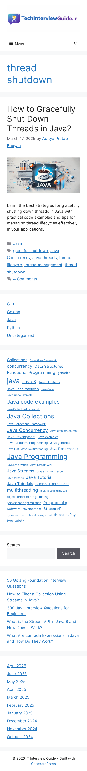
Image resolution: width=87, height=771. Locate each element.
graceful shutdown (30, 250)
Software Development (24, 509)
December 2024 (22, 721)
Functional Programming (31, 372)
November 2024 (22, 729)
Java (17, 243)
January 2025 (19, 713)
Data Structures (49, 366)
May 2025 (16, 681)
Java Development (21, 437)
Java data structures (63, 431)
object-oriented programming (27, 497)
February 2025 (20, 705)
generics (64, 373)
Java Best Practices (23, 389)
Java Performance (64, 449)
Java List (13, 449)
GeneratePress (43, 764)
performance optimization (24, 503)
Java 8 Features (49, 382)
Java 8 (29, 381)
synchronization (16, 515)
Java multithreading (34, 449)
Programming (56, 502)
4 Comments (25, 279)
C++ (11, 304)
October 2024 (20, 736)
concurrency (19, 366)
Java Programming (37, 456)
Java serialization (17, 465)
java (13, 381)
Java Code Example (19, 395)
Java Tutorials (20, 483)
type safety (15, 520)
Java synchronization (50, 471)
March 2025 (18, 697)
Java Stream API (41, 465)
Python (13, 327)
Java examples (48, 437)
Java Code (47, 389)
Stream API (53, 508)
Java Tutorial (39, 477)
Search (13, 545)
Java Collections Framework (26, 424)
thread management (43, 264)
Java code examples (33, 401)
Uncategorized (20, 335)
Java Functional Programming (27, 443)
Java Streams (20, 470)
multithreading (22, 490)
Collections (17, 359)
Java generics (60, 443)
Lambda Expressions (52, 484)
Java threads (44, 257)
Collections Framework (43, 360)
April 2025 (16, 689)
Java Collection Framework (23, 409)
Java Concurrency (27, 430)
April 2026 (16, 666)
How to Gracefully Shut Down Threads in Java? (41, 118)
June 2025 (17, 673)
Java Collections (30, 416)
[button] (76, 44)
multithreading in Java (53, 490)
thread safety (65, 515)
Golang (13, 312)
